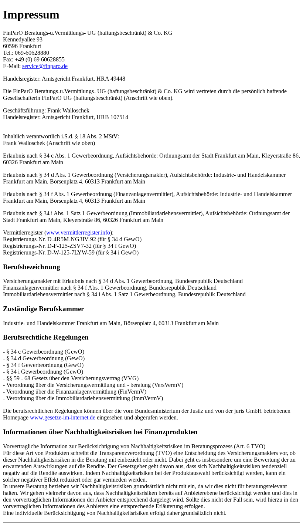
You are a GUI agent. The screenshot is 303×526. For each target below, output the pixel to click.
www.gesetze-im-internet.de (62, 417)
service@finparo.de (45, 66)
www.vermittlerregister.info (78, 232)
